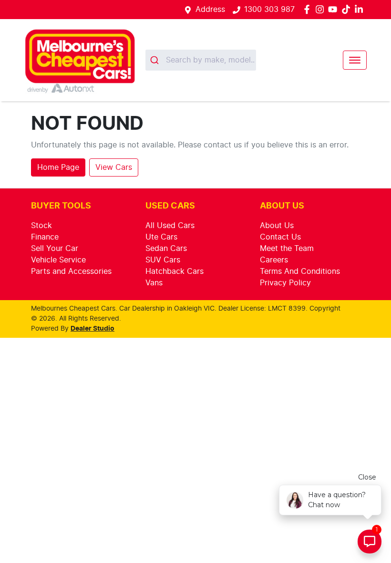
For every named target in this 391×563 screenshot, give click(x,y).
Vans (154, 283)
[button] (355, 60)
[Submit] (155, 60)
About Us (277, 225)
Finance (45, 237)
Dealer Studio (92, 328)
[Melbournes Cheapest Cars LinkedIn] (360, 9)
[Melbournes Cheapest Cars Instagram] (321, 9)
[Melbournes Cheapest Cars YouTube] (334, 9)
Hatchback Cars (174, 271)
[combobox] (200, 60)
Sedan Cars (166, 248)
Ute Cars (161, 237)
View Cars (113, 167)
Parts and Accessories (71, 271)
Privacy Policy (285, 283)
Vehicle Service (58, 260)
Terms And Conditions (300, 271)
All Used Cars (170, 225)
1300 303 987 (269, 9)
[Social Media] (347, 9)
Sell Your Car (54, 248)
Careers (274, 260)
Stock (41, 225)
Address (210, 9)
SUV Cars (162, 260)
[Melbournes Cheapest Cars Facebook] (308, 9)
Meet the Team (287, 248)
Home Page (58, 167)
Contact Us (280, 237)
